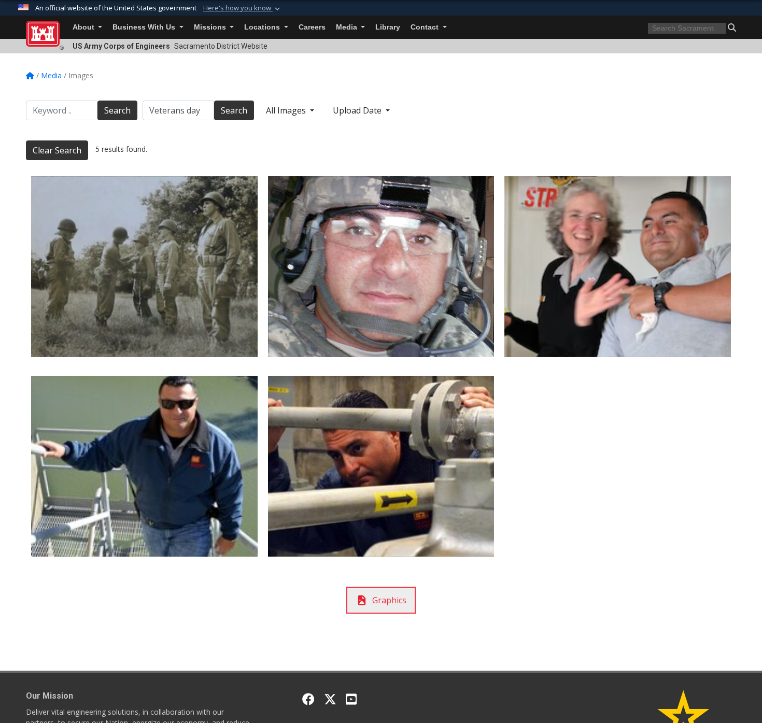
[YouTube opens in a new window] (351, 699)
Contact (426, 27)
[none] (144, 266)
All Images (287, 110)
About (84, 27)
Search (117, 110)
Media (347, 27)
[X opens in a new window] (330, 699)
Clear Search (57, 150)
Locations (263, 27)
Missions (211, 27)
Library (387, 27)
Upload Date (358, 110)
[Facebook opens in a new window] (308, 699)
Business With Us (144, 27)
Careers (312, 27)
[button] (242, 8)
